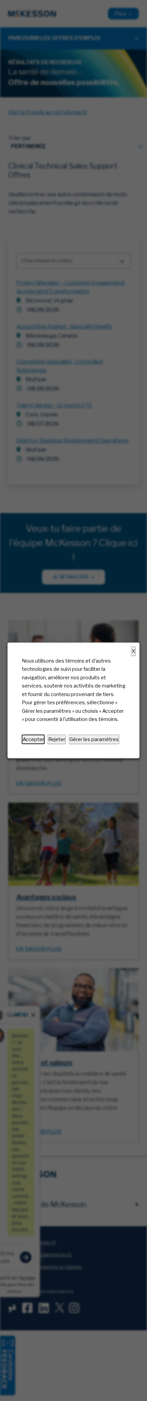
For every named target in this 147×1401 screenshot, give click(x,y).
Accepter (33, 739)
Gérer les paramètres (94, 739)
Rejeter (56, 739)
